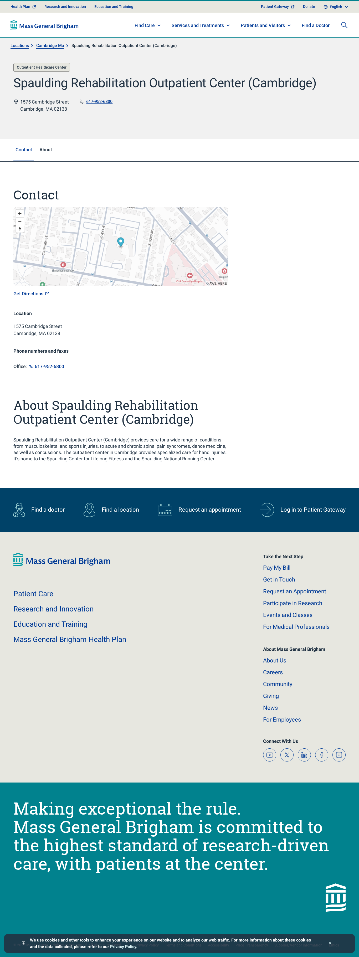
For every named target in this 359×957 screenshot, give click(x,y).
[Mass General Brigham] (45, 25)
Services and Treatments (198, 25)
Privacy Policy (123, 946)
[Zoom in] (20, 213)
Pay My (276, 567)
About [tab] (45, 149)
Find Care (145, 25)
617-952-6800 (99, 101)
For (282, 719)
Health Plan (20, 6)
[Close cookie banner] (330, 943)
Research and (53, 609)
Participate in (292, 603)
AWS (212, 283)
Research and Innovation (65, 6)
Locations (20, 45)
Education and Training (113, 6)
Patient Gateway (275, 6)
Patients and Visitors (263, 25)
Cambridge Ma (50, 45)
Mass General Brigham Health (69, 639)
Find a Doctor (316, 25)
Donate (309, 6)
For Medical (296, 627)
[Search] (344, 25)
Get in (279, 579)
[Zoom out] (20, 221)
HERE (222, 283)
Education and (50, 624)
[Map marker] (120, 242)
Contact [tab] (24, 149)
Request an (294, 591)
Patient (33, 593)
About (274, 660)
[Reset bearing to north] (20, 229)
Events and (287, 615)
